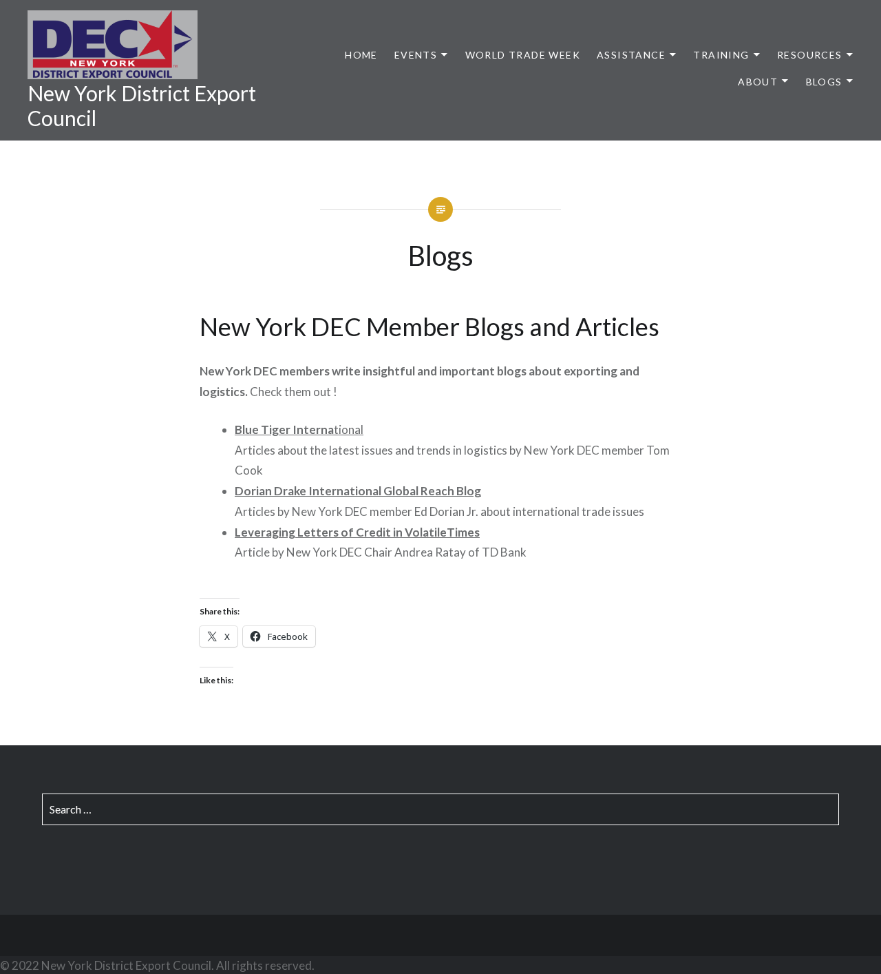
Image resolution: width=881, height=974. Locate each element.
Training (721, 55)
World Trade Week (522, 55)
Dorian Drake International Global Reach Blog (358, 491)
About (758, 81)
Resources (809, 55)
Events (415, 55)
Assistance (631, 55)
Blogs (824, 81)
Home (361, 55)
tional (299, 429)
